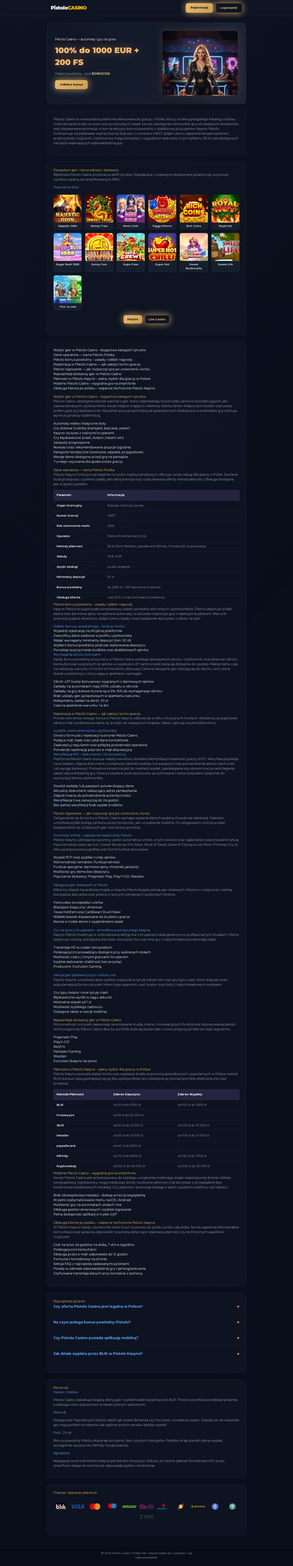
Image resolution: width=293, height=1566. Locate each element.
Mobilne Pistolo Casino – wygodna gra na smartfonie (94, 383)
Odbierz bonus (71, 84)
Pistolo (69, 8)
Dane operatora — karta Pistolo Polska (83, 355)
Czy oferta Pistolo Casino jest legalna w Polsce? (98, 1306)
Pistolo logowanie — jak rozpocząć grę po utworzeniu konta (101, 369)
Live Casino (156, 319)
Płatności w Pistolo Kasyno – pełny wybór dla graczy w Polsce (101, 379)
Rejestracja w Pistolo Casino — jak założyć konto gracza (96, 364)
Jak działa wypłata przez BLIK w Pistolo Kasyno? (98, 1353)
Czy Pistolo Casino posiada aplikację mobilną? (95, 1338)
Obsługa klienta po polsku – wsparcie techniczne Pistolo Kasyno (104, 388)
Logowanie (228, 8)
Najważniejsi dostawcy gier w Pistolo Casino (87, 374)
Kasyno (132, 319)
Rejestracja (199, 7)
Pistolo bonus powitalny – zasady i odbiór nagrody (93, 360)
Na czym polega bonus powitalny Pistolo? (92, 1322)
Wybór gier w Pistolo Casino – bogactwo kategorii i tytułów (99, 350)
